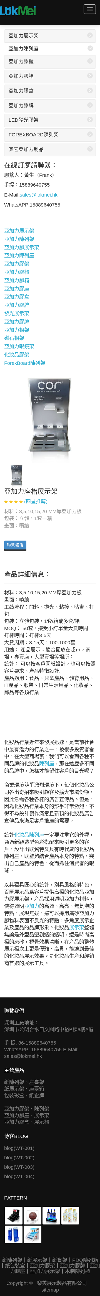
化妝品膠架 (16, 355)
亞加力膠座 (16, 289)
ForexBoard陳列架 (34, 135)
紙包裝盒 (15, 1266)
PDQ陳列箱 (85, 1260)
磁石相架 (14, 338)
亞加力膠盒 (21, 91)
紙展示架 (37, 1260)
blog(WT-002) (19, 1157)
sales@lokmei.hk (39, 195)
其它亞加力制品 (26, 149)
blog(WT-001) (19, 1148)
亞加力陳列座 (23, 49)
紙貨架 (59, 1260)
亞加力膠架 (16, 264)
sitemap (50, 1290)
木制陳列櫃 (77, 1271)
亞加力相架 (16, 330)
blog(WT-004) (19, 1176)
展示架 (76, 927)
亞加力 (31, 906)
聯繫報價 (15, 545)
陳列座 (46, 764)
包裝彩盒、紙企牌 (24, 1095)
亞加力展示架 (24, 36)
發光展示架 (16, 313)
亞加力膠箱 (21, 76)
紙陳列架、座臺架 (24, 1082)
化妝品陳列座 (29, 835)
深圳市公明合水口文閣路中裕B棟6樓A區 (49, 1029)
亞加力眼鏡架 (19, 346)
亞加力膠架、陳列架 (26, 1109)
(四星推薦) (36, 501)
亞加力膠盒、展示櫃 (26, 1122)
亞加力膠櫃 (21, 61)
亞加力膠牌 (21, 105)
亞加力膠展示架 (21, 247)
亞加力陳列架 (19, 239)
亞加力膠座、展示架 (26, 1115)
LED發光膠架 (23, 120)
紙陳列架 (12, 1260)
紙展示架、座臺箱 (24, 1089)
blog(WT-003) (19, 1167)
